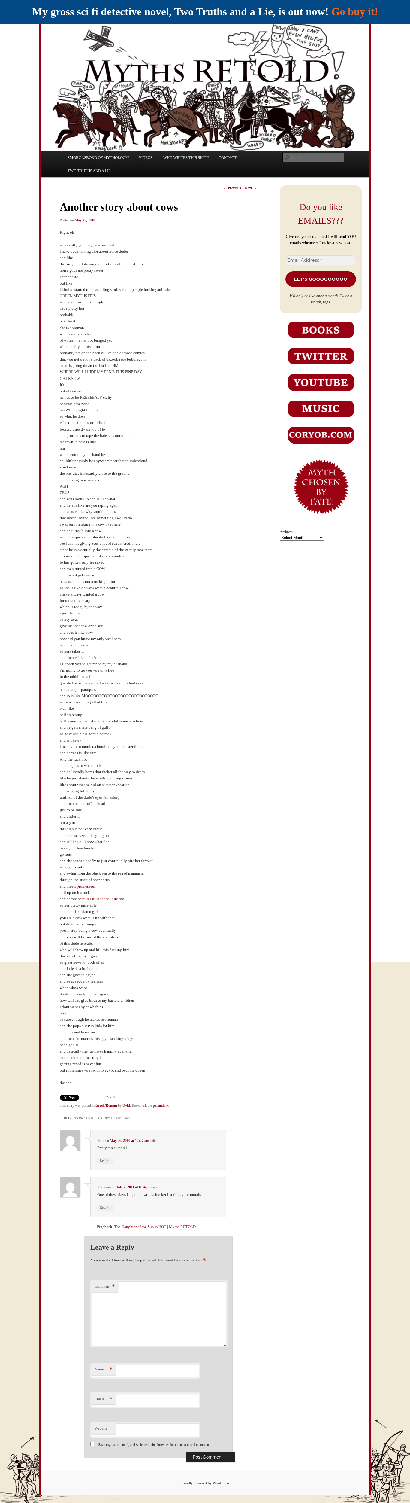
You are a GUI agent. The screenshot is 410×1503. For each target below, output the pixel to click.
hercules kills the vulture (98, 899)
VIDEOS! (146, 157)
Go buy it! (354, 12)
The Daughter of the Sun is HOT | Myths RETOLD (155, 1226)
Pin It (110, 1098)
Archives (286, 532)
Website (101, 1428)
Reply (105, 1160)
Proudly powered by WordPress (204, 1483)
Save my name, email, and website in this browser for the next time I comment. (154, 1445)
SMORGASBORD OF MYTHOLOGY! (98, 157)
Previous (232, 188)
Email (104, 1399)
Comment (105, 1286)
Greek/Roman (106, 1105)
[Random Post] (321, 518)
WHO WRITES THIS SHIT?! (186, 157)
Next (251, 188)
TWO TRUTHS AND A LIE (89, 171)
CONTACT (228, 157)
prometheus (86, 886)
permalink (161, 1105)
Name (104, 1369)
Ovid (126, 1105)
